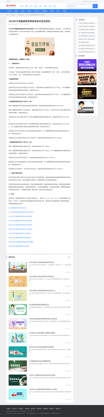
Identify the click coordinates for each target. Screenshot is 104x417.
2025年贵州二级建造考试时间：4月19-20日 (87, 51)
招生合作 (14, 408)
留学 (58, 11)
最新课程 (39, 408)
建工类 (9, 11)
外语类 (16, 11)
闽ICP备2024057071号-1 (33, 413)
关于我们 (8, 408)
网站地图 (45, 408)
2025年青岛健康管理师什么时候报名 (20, 233)
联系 (54, 6)
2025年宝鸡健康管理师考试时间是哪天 (20, 220)
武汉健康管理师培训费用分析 (17, 208)
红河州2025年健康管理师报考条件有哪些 (21, 242)
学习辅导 (36, 11)
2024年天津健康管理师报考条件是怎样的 (35, 14)
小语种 (64, 11)
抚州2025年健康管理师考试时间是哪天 (20, 225)
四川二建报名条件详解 (83, 42)
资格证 (29, 11)
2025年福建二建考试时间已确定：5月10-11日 (87, 48)
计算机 (52, 11)
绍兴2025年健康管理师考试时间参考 (20, 237)
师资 (40, 6)
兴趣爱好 (44, 11)
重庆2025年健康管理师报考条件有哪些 (20, 229)
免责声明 (58, 408)
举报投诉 (51, 408)
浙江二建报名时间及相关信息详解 (86, 32)
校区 (36, 6)
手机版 (84, 1)
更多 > (69, 257)
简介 (31, 6)
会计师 (23, 11)
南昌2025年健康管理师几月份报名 (19, 246)
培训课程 (21, 408)
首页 (21, 6)
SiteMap (95, 1)
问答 (50, 6)
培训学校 (27, 408)
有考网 (8, 1)
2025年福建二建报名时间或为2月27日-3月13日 (87, 45)
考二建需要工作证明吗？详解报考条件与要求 (87, 29)
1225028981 (30, 411)
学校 (91, 1)
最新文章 (33, 408)
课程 (88, 1)
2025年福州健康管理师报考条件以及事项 (21, 212)
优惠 (45, 6)
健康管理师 (20, 14)
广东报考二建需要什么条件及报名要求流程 (87, 23)
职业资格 (13, 14)
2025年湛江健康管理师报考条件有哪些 (20, 216)
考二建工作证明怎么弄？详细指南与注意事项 (87, 26)
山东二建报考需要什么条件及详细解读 (87, 36)
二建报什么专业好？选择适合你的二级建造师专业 (87, 39)
